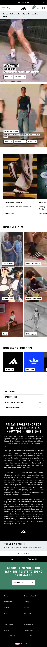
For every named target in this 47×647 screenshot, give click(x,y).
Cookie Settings (9, 624)
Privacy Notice (28, 630)
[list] (23, 185)
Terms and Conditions (11, 636)
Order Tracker (8, 602)
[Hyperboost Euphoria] (20, 185)
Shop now (9, 214)
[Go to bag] (43, 8)
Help (5, 613)
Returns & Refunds (30, 596)
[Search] (38, 8)
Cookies (6, 630)
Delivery (6, 596)
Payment (27, 607)
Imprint (6, 607)
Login (12, 559)
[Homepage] (23, 9)
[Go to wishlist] (8, 8)
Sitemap (26, 602)
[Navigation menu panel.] (3, 8)
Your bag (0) (32, 559)
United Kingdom (26, 644)
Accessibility (28, 636)
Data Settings (28, 624)
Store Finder (28, 613)
